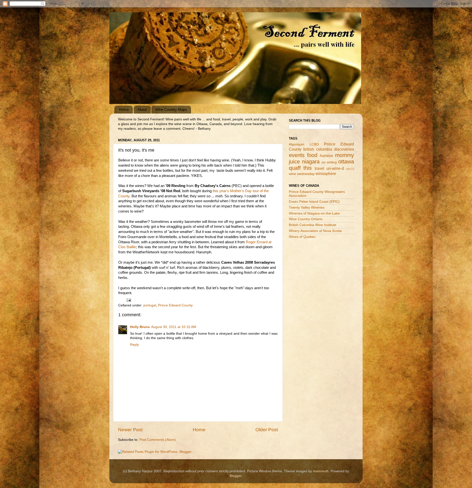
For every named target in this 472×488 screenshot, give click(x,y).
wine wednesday (302, 174)
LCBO (314, 144)
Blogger (235, 476)
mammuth (321, 471)
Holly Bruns (140, 327)
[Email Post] (128, 300)
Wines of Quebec (302, 237)
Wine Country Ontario (306, 219)
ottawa (346, 161)
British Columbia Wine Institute (312, 225)
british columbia (317, 149)
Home (124, 109)
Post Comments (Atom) (157, 440)
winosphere (326, 173)
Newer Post (130, 429)
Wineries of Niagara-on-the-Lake (314, 213)
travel (319, 168)
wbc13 (350, 168)
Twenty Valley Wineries (306, 207)
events (297, 155)
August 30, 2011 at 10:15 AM (173, 327)
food (312, 155)
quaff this (300, 168)
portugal (149, 305)
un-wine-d (335, 168)
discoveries (344, 149)
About (142, 109)
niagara (311, 161)
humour (326, 155)
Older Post (266, 429)
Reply (134, 344)
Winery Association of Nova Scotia (315, 231)
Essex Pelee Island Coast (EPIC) (314, 201)
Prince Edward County (175, 305)
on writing (329, 162)
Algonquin (296, 144)
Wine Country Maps (171, 109)
